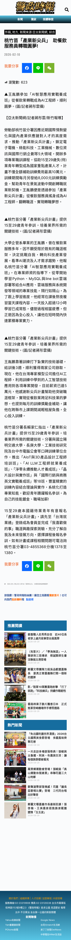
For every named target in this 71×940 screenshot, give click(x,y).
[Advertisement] (35, 855)
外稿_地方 (11, 32)
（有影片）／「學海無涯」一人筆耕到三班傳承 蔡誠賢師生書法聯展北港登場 (47, 655)
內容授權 (57, 898)
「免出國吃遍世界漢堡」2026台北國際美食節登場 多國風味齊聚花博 (47, 737)
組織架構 (24, 898)
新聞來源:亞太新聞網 (33, 32)
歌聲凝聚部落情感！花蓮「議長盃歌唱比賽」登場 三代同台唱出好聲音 (47, 790)
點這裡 (30, 599)
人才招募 (36, 898)
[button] (21, 19)
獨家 (33, 19)
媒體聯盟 (48, 19)
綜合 (52, 32)
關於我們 (14, 898)
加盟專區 (47, 898)
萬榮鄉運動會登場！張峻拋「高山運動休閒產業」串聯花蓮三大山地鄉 (47, 773)
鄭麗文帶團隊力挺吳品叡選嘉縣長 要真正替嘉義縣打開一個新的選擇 (47, 673)
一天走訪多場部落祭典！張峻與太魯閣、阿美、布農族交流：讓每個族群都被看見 (47, 755)
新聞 (20, 19)
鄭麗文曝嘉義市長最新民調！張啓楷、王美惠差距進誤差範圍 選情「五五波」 (48, 808)
